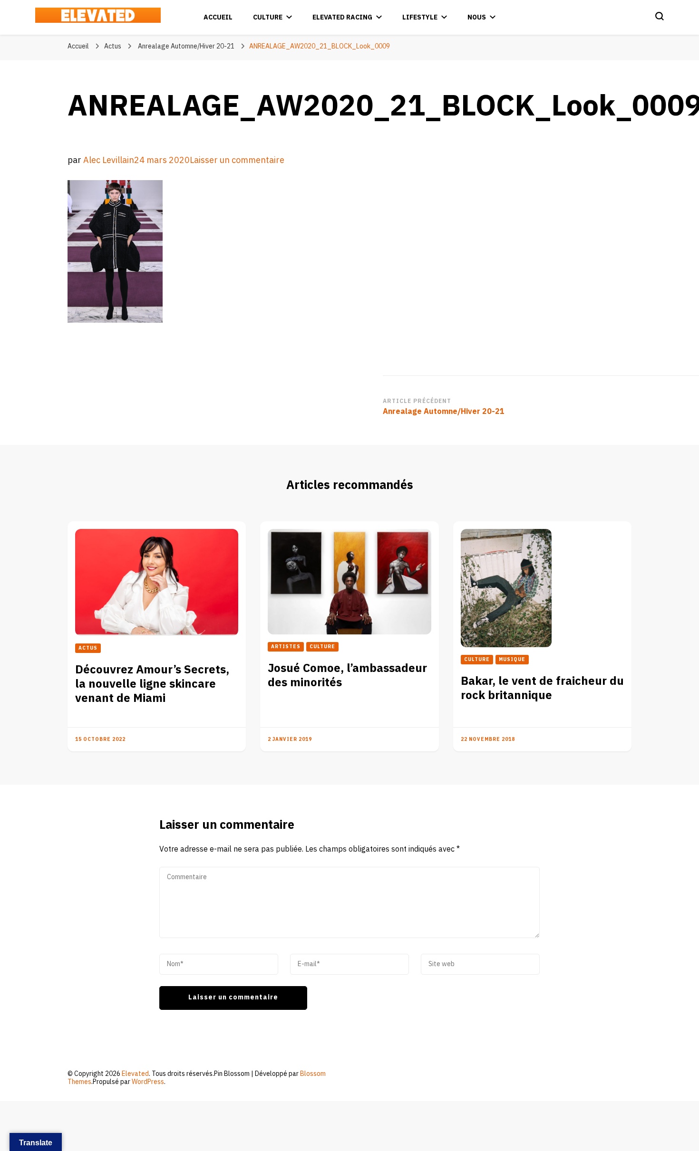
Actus (112, 46)
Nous (476, 17)
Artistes (286, 647)
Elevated (135, 1074)
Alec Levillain (108, 160)
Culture (267, 17)
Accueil (218, 17)
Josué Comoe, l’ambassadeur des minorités (347, 675)
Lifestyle (419, 17)
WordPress (148, 1082)
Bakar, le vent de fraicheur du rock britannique (542, 688)
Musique (512, 659)
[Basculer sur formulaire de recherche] (659, 16)
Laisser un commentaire (237, 160)
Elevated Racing (342, 17)
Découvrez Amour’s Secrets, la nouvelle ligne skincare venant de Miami (152, 684)
